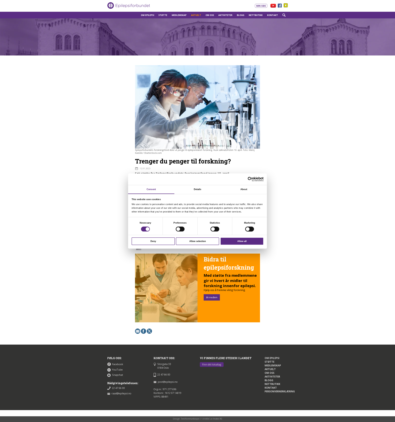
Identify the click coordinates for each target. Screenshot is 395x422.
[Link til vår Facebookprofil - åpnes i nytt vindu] (280, 5)
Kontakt (272, 15)
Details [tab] (197, 189)
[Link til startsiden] (128, 5)
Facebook (117, 364)
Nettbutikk (256, 15)
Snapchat (117, 375)
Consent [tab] (151, 189)
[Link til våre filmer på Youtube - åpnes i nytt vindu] (273, 5)
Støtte (162, 15)
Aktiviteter (225, 15)
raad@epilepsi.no (121, 393)
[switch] (180, 229)
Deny (153, 241)
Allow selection (197, 241)
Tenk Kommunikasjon (190, 419)
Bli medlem (211, 297)
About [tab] (243, 189)
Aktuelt (196, 15)
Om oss (210, 15)
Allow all (242, 241)
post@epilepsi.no (168, 382)
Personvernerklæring (280, 391)
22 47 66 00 (118, 388)
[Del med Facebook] (143, 331)
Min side (261, 5)
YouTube (117, 369)
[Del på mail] (137, 331)
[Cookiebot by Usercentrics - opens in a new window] (250, 179)
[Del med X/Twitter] (149, 331)
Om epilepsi (147, 15)
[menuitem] (147, 15)
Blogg (240, 15)
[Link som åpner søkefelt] (284, 15)
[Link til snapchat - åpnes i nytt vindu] (286, 5)
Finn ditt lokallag (211, 364)
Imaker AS (217, 419)
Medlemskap (179, 15)
